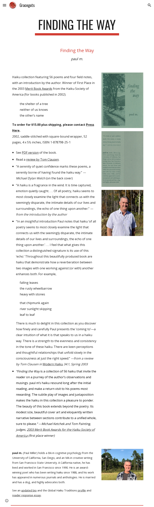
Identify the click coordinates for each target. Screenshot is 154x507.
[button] (4, 5)
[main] (77, 26)
